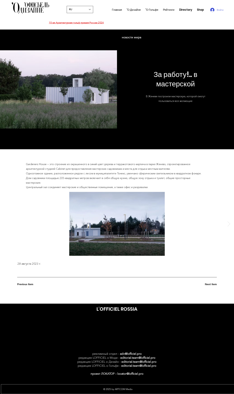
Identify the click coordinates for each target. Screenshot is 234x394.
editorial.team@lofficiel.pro (137, 358)
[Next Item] (228, 224)
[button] (169, 10)
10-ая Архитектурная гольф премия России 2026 (76, 22)
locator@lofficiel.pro (130, 373)
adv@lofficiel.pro (131, 354)
